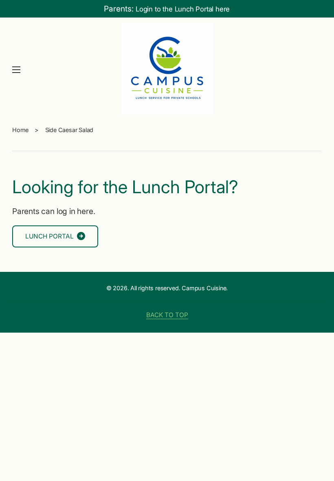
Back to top (167, 315)
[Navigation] (16, 70)
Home (20, 129)
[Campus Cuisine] (167, 70)
